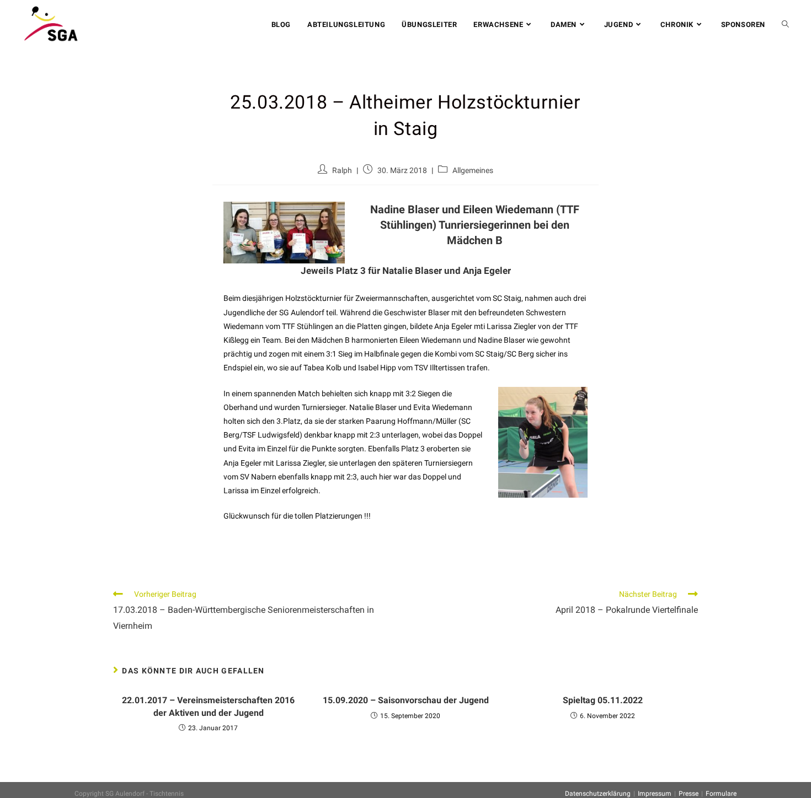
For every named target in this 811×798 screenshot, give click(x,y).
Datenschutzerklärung (598, 793)
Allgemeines (472, 170)
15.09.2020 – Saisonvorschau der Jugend (406, 700)
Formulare (721, 793)
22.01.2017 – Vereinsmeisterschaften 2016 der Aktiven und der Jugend (208, 706)
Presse (688, 793)
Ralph (342, 170)
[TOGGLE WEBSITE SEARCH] (785, 25)
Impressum (654, 793)
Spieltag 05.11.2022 (603, 700)
